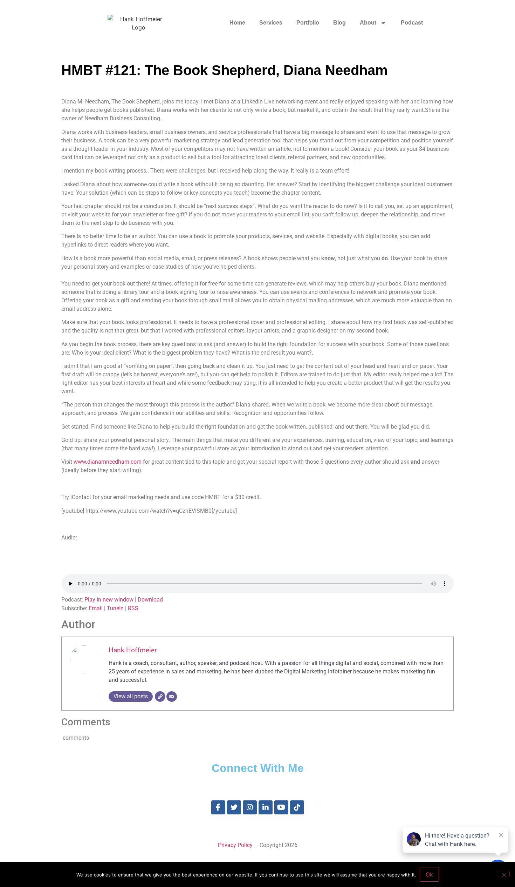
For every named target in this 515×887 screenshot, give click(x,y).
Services (270, 23)
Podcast (412, 23)
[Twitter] (234, 807)
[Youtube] (281, 807)
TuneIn (115, 608)
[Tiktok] (297, 807)
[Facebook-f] (218, 807)
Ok (429, 874)
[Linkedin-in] (266, 807)
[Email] (171, 696)
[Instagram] (250, 807)
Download (150, 599)
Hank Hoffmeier (133, 650)
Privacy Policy (235, 845)
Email (96, 608)
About (368, 23)
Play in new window (108, 599)
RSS (133, 608)
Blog (339, 23)
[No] (504, 874)
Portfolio (307, 23)
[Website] (160, 696)
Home (237, 23)
